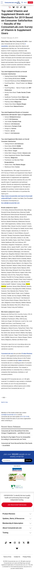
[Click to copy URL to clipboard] (21, 7)
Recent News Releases (11, 427)
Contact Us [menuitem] (17, 557)
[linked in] (28, 542)
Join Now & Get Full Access (17, 505)
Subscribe (28, 460)
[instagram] (15, 542)
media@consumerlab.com (8, 414)
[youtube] (10, 542)
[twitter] (24, 542)
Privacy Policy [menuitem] (27, 557)
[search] (22, 2)
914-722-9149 (24, 416)
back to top (4, 402)
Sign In (25, 2)
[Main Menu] (2, 2)
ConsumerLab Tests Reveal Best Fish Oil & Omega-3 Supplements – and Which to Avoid (15, 432)
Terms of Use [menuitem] (7, 557)
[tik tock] (6, 542)
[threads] (19, 542)
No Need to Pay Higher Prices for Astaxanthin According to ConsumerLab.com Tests (15, 438)
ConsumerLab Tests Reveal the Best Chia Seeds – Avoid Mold (16, 444)
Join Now (30, 2)
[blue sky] (17, 548)
